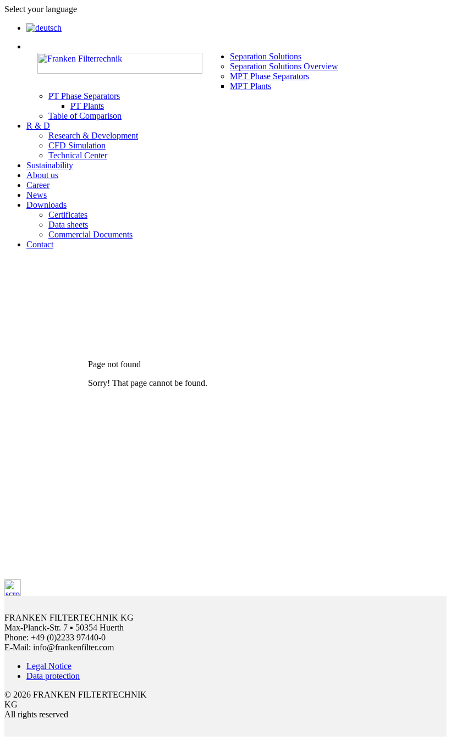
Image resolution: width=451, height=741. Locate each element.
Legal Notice (49, 666)
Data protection (53, 676)
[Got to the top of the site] (12, 593)
